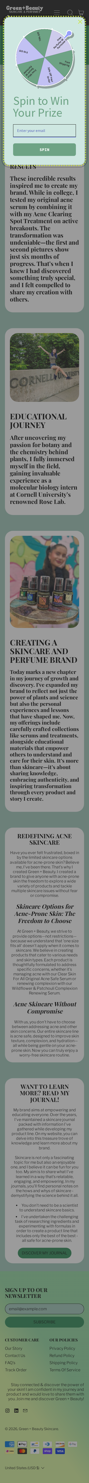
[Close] (80, 22)
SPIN (44, 149)
